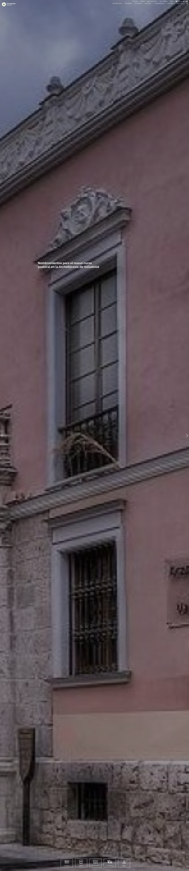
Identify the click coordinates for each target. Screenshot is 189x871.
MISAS (172, 1)
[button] (2, 435)
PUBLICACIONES (151, 1)
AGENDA (142, 1)
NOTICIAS (135, 1)
